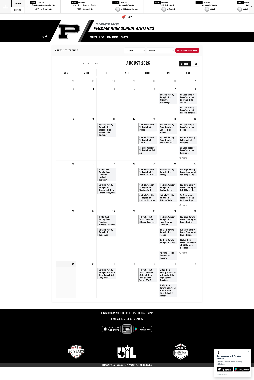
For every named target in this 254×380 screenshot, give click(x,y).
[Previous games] (27, 6)
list (194, 64)
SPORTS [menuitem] (93, 37)
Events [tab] (18, 3)
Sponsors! (138, 318)
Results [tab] (17, 10)
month (185, 64)
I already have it (222, 374)
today (97, 64)
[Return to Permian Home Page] (69, 31)
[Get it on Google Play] (242, 369)
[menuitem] (124, 17)
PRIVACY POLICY (108, 364)
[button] (43, 6)
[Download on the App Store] (225, 369)
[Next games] (251, 6)
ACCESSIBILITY (122, 364)
